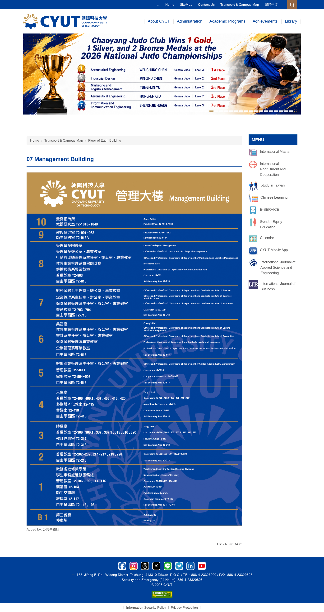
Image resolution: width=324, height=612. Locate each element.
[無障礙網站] (162, 594)
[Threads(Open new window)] (145, 565)
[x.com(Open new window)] (156, 565)
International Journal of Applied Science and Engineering (277, 267)
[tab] (166, 111)
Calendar (267, 238)
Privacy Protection (184, 607)
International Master (275, 151)
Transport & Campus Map (239, 4)
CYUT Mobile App (274, 250)
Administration (189, 21)
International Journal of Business (277, 286)
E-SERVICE (269, 209)
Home (169, 4)
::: (158, 4)
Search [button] (292, 4)
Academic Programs (227, 21)
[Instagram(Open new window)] (134, 565)
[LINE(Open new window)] (168, 565)
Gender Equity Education (271, 224)
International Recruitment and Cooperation (273, 169)
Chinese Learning (273, 197)
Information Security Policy (146, 607)
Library (291, 21)
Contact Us (206, 4)
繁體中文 (271, 4)
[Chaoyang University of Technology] (65, 21)
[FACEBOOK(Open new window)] (122, 565)
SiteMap (186, 4)
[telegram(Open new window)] (179, 565)
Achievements (265, 21)
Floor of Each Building (104, 140)
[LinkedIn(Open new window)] (190, 565)
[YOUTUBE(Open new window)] (202, 565)
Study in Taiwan (272, 185)
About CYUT (159, 21)
